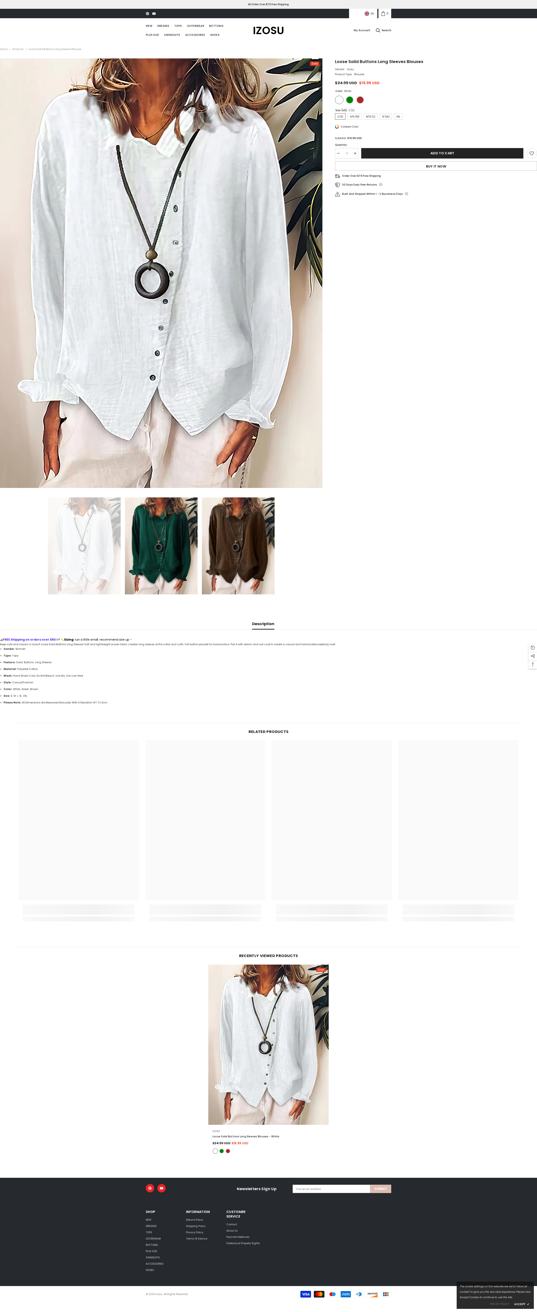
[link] (384, 13)
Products (18, 49)
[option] (161, 273)
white (215, 1151)
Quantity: (341, 145)
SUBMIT (380, 1188)
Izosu (350, 69)
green (221, 1151)
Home (4, 49)
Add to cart (442, 153)
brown (228, 1151)
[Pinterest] (147, 13)
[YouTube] (154, 13)
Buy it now (436, 166)
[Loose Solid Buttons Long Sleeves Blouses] (268, 1045)
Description (263, 623)
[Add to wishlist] (532, 153)
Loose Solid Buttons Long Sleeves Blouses (245, 1136)
